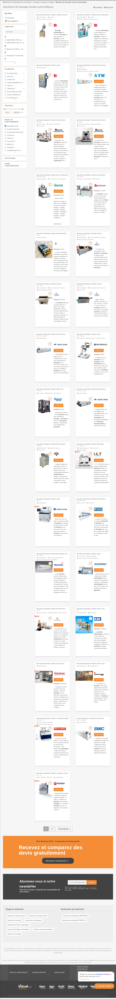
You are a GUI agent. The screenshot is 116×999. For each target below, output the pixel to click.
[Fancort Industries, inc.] (101, 344)
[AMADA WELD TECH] (101, 130)
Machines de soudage (14, 934)
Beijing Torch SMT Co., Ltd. (16, 49)
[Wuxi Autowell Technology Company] (101, 75)
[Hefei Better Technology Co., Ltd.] (101, 185)
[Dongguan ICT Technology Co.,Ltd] (101, 454)
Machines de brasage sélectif (38, 916)
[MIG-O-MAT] (61, 728)
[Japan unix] (61, 509)
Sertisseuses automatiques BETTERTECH (76, 916)
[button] (15, 27)
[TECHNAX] (61, 673)
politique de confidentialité (89, 887)
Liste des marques (82, 967)
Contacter (98, 81)
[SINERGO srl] (101, 563)
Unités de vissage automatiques (43, 929)
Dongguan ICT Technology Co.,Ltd (16, 56)
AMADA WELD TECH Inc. (15, 43)
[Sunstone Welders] (61, 618)
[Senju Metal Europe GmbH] (101, 728)
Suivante (64, 829)
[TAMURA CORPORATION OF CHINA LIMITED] (61, 563)
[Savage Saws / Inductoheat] (101, 673)
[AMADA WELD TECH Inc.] (61, 130)
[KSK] (101, 618)
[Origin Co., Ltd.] (61, 454)
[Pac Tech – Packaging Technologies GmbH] (61, 783)
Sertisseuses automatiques (33, 920)
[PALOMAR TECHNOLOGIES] (101, 509)
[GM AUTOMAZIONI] (61, 243)
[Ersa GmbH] (61, 344)
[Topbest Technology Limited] (61, 399)
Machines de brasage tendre (16, 916)
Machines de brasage (14, 920)
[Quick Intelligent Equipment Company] (61, 185)
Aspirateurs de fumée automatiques (18, 925)
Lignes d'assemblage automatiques (18, 929)
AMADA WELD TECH (14, 40)
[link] (96, 976)
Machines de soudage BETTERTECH (74, 920)
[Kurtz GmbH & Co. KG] (101, 399)
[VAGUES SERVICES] (101, 243)
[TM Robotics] (61, 25)
